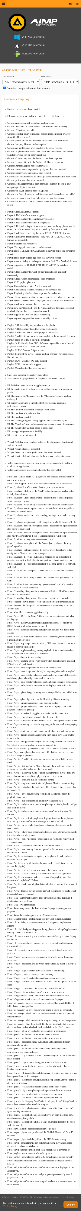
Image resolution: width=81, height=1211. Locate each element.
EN (77, 3)
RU (71, 3)
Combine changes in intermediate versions (28, 88)
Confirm (70, 1204)
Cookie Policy (10, 1206)
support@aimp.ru (55, 1197)
